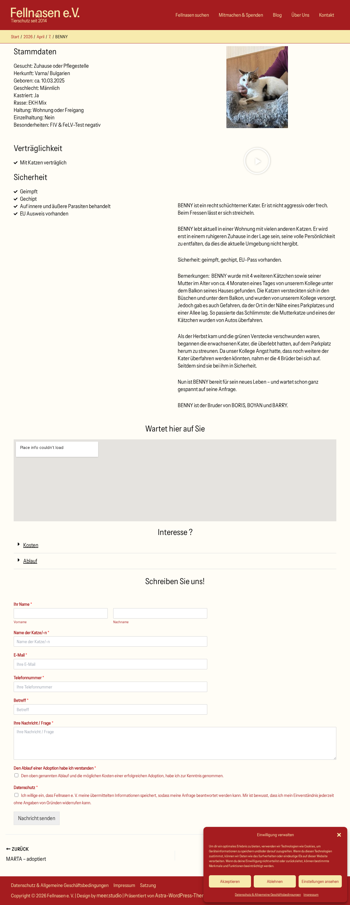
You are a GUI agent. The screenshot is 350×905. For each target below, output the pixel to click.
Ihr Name (23, 604)
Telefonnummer (29, 677)
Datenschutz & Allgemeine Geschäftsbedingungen (268, 894)
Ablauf (30, 561)
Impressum (311, 894)
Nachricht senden (36, 818)
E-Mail (20, 655)
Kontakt (326, 15)
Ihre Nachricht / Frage (33, 723)
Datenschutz (26, 787)
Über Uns (300, 15)
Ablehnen (275, 881)
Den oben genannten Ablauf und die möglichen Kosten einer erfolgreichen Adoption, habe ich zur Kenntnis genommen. (122, 775)
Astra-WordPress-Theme (182, 895)
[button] (339, 835)
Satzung (148, 885)
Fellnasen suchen (192, 15)
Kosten (30, 545)
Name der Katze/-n (31, 632)
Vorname (20, 622)
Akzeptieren (230, 881)
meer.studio (109, 895)
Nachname (121, 622)
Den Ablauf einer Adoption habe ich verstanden (55, 768)
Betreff (21, 700)
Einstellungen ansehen (320, 881)
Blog (277, 15)
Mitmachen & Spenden (241, 15)
